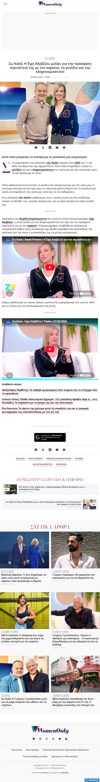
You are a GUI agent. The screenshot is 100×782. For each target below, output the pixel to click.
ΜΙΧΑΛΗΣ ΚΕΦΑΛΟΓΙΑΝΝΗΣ (59, 458)
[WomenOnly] (50, 4)
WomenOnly (50, 730)
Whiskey (64, 772)
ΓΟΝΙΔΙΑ (79, 458)
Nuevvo (45, 772)
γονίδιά (16, 169)
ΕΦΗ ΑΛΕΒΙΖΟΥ (36, 458)
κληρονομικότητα (43, 169)
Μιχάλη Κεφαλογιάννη (32, 218)
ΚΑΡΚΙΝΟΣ (62, 464)
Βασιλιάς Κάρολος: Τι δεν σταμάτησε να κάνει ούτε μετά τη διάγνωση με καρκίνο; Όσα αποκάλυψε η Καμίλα (23, 577)
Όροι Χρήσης (32, 749)
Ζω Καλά (52, 162)
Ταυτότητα (16, 749)
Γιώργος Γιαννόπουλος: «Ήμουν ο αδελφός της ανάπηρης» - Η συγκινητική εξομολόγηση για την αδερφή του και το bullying (75, 640)
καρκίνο (32, 225)
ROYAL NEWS (7, 571)
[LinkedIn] (50, 148)
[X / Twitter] (43, 148)
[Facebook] (36, 148)
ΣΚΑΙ (77, 162)
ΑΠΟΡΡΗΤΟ (93, 780)
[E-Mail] (57, 148)
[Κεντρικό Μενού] (5, 4)
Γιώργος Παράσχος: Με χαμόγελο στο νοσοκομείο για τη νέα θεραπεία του (73, 576)
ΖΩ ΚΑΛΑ (21, 458)
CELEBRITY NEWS (60, 571)
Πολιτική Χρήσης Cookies (35, 756)
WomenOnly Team (40, 77)
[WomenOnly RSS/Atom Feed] (66, 739)
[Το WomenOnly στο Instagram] (40, 739)
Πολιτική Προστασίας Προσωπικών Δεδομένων (66, 749)
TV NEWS (50, 58)
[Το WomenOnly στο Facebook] (34, 739)
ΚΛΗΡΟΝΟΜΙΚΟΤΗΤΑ (43, 464)
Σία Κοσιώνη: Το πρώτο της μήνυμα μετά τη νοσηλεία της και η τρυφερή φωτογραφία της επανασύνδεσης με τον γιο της (45, 410)
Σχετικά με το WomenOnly (64, 756)
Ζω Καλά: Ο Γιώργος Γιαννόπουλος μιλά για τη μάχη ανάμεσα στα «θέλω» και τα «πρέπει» (24, 702)
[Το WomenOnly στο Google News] (60, 739)
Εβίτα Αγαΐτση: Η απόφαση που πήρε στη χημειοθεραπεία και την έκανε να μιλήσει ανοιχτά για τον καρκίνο (22, 638)
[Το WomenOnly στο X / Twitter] (53, 739)
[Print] (64, 148)
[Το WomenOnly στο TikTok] (47, 739)
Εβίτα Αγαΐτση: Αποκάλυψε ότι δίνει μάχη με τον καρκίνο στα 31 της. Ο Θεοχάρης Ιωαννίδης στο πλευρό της (73, 702)
